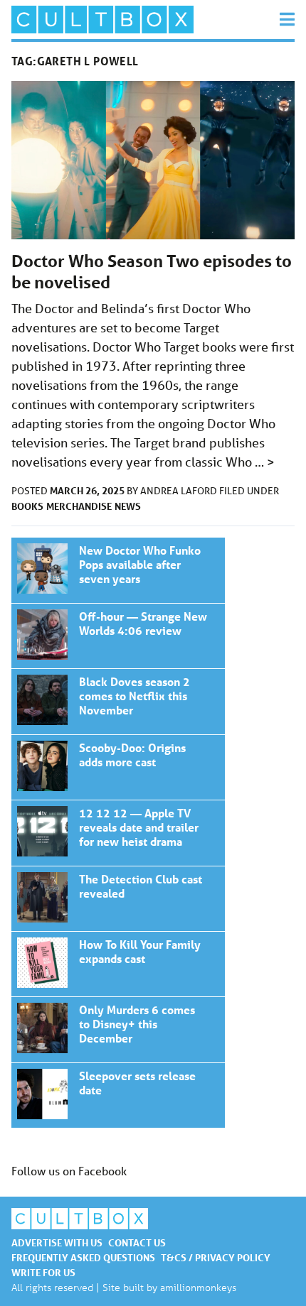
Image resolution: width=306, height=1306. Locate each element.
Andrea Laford (179, 490)
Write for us (43, 1272)
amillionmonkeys (198, 1287)
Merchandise (79, 506)
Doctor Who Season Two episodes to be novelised (118, 570)
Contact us (137, 1242)
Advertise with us (56, 1242)
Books (27, 506)
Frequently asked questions (83, 1257)
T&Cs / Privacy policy (215, 1257)
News (128, 506)
